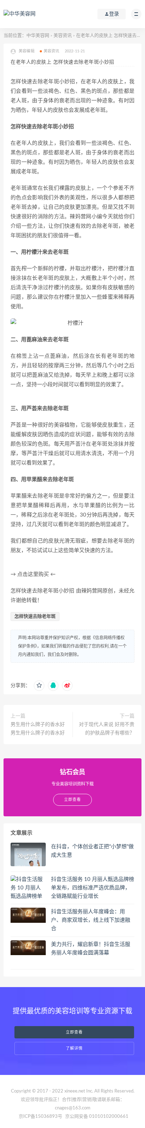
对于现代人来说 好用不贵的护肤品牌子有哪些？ (106, 728)
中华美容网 (37, 35)
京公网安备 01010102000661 (96, 1116)
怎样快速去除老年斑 (35, 616)
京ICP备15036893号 (40, 1116)
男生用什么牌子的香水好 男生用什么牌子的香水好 (38, 728)
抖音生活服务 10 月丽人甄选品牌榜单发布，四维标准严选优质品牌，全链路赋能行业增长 (92, 888)
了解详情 (74, 1048)
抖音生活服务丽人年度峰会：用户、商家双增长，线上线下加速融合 (90, 920)
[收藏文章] (39, 685)
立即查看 (74, 1032)
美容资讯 (62, 35)
